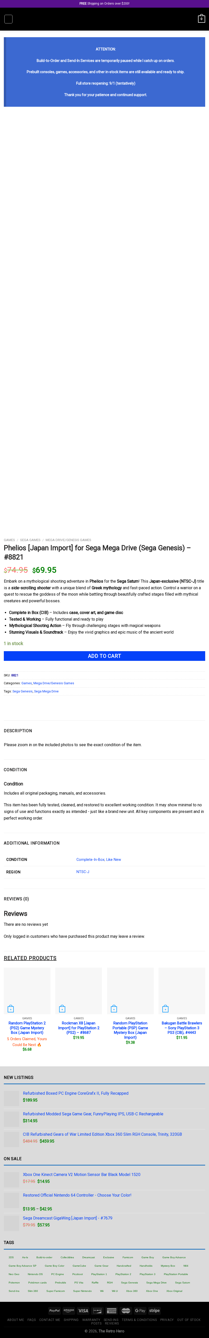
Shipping (71, 1320)
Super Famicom (55, 1291)
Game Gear (101, 1265)
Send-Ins (14, 1291)
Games (9, 540)
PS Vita (78, 1282)
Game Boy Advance (174, 1257)
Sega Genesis (22, 691)
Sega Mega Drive (46, 691)
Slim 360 (33, 1291)
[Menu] (8, 19)
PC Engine (57, 1274)
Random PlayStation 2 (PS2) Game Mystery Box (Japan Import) (27, 1028)
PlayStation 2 (123, 1274)
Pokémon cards (37, 1282)
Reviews (112, 1323)
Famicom (128, 1257)
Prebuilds (60, 1282)
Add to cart (104, 656)
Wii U (115, 1291)
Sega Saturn (182, 1282)
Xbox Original (174, 1291)
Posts (96, 1323)
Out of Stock (188, 1320)
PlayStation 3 (147, 1274)
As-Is (25, 1257)
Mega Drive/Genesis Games (68, 540)
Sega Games (30, 540)
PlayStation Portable (176, 1274)
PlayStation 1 (99, 1274)
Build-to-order (44, 1257)
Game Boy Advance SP (22, 1265)
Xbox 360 (132, 1291)
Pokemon (14, 1282)
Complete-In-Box (90, 860)
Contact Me (49, 1320)
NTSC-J (82, 872)
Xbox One (152, 1291)
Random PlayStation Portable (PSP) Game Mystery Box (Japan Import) (130, 1030)
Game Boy (147, 1257)
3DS (11, 1257)
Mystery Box (168, 1265)
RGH (110, 1282)
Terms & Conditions (139, 1320)
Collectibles (67, 1257)
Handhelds (146, 1265)
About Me (15, 1320)
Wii (101, 1291)
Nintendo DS (35, 1274)
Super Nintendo (82, 1291)
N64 (186, 1265)
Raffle (95, 1282)
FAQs (32, 1320)
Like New (113, 860)
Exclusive (108, 1257)
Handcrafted (124, 1265)
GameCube (79, 1265)
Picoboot (77, 1274)
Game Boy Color (54, 1265)
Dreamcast (88, 1257)
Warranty (91, 1320)
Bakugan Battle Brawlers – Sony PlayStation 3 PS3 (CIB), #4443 (182, 1028)
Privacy (167, 1320)
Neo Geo (14, 1274)
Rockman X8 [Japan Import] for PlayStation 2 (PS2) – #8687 (78, 1028)
